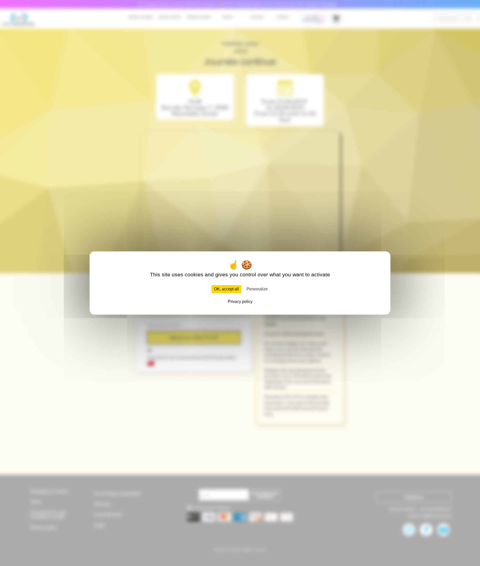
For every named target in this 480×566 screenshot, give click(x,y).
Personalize (257, 289)
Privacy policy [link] (240, 301)
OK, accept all (226, 289)
